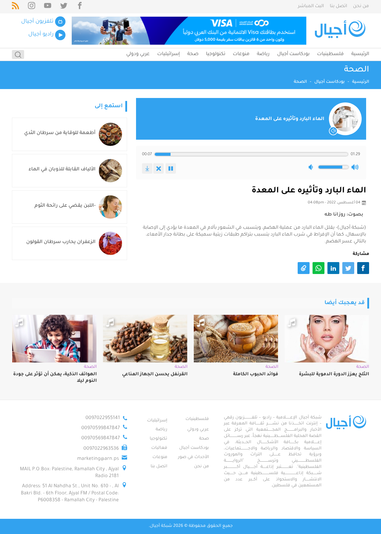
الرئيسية (360, 54)
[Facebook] (79, 6)
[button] (312, 167)
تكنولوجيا (215, 54)
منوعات (241, 54)
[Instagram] (31, 6)
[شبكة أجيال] (341, 30)
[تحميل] (147, 168)
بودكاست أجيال (293, 54)
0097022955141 (102, 418)
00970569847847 (100, 438)
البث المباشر (311, 6)
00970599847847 (100, 428)
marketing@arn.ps (98, 459)
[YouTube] (47, 6)
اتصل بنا (338, 6)
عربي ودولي (138, 54)
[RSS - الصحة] (15, 6)
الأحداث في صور (193, 457)
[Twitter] (63, 6)
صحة (193, 54)
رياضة (263, 54)
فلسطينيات (330, 54)
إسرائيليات (168, 54)
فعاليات (159, 448)
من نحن (361, 6)
